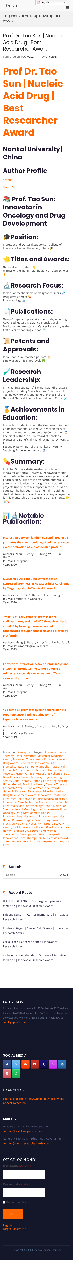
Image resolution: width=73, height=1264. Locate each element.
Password (16, 1184)
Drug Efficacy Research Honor (22, 777)
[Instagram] (53, 1064)
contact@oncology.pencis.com (22, 1131)
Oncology (51, 56)
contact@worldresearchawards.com (26, 1143)
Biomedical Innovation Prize (38, 763)
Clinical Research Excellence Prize (47, 773)
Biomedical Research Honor (21, 766)
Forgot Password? (14, 1229)
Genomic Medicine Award (42, 788)
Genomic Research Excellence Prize (26, 791)
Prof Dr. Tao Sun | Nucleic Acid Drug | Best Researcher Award (33, 42)
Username (17, 1166)
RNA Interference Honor (28, 827)
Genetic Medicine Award (28, 784)
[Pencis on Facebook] (7, 1064)
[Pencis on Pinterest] (7, 1073)
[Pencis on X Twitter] (16, 1064)
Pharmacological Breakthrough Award (37, 820)
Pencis (12, 5)
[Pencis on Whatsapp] (16, 1073)
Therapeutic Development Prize (23, 834)
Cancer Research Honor (41, 770)
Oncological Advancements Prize (45, 809)
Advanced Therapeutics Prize (32, 759)
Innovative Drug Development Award (33, 793)
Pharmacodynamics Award (20, 816)
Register (8, 1225)
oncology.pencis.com (14, 1019)
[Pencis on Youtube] (35, 1064)
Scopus (7, 180)
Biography (23, 752)
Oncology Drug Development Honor (26, 813)
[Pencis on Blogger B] (25, 1064)
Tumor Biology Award (17, 841)
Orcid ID (8, 187)
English (44, 2)
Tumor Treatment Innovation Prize (36, 843)
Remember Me (16, 1202)
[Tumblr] (44, 1064)
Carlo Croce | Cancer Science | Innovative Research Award (30, 944)
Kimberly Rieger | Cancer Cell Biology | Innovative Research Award (35, 930)
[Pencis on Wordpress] (62, 1064)
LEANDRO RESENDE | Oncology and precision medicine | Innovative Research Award (32, 903)
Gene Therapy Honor (26, 781)
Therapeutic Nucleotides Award (47, 838)
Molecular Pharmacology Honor (31, 806)
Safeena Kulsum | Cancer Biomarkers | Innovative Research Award (36, 917)
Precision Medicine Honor (19, 823)
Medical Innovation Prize (27, 798)
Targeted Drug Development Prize (34, 830)
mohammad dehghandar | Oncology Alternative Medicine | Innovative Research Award (34, 957)
